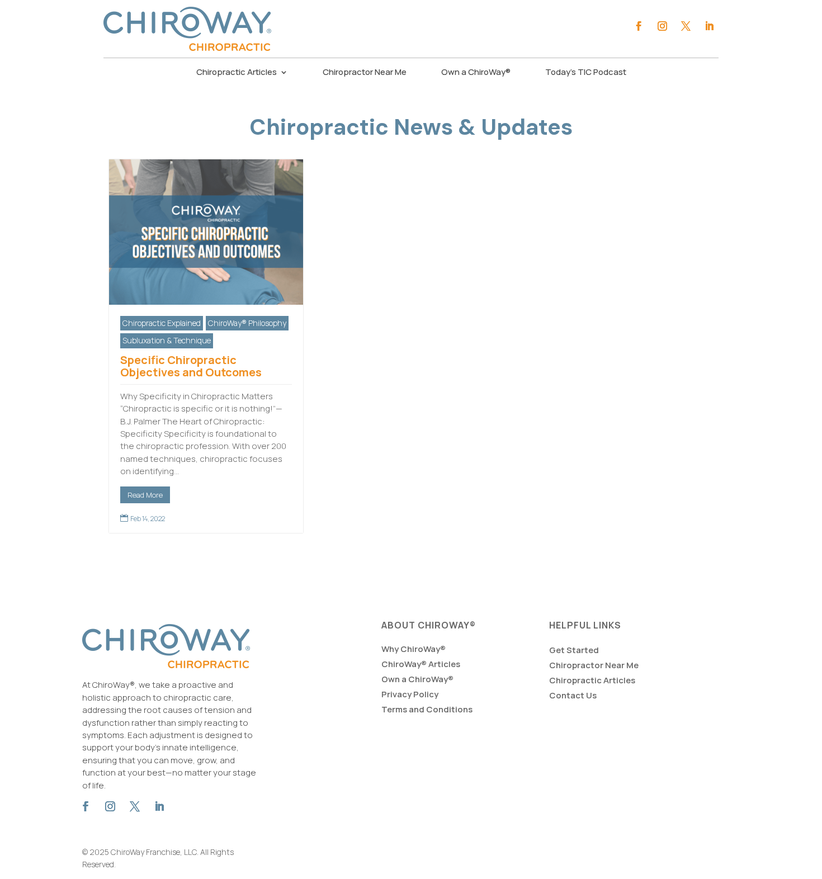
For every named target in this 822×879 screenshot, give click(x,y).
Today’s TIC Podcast (585, 73)
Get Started (574, 650)
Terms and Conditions (427, 709)
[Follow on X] (685, 26)
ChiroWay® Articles (420, 664)
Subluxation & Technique (166, 340)
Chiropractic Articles (236, 73)
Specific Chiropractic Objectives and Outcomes (191, 366)
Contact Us (573, 695)
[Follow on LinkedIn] (709, 26)
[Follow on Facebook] (638, 26)
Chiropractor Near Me (365, 73)
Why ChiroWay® (413, 649)
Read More (145, 495)
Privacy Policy (409, 694)
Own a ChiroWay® (476, 73)
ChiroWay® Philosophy (247, 323)
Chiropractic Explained (161, 323)
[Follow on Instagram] (662, 26)
